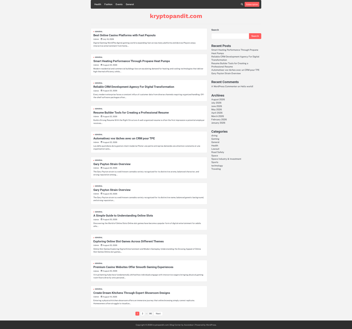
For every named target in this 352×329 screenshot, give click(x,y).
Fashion (108, 4)
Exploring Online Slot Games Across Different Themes (128, 241)
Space (214, 155)
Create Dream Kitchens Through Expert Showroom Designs (131, 293)
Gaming (215, 139)
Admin (96, 39)
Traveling (216, 169)
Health (97, 4)
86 (150, 313)
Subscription (252, 4)
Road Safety (217, 152)
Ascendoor (189, 325)
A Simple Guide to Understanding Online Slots (123, 215)
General (130, 4)
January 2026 (218, 123)
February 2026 (219, 119)
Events (119, 4)
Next (158, 313)
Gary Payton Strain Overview (111, 164)
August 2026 (218, 99)
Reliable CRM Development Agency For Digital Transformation (133, 86)
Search (215, 30)
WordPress (211, 325)
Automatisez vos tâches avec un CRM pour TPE (124, 138)
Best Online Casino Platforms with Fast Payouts (124, 35)
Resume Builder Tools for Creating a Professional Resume (131, 112)
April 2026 (216, 112)
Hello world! (247, 86)
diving (214, 135)
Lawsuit (215, 149)
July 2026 (216, 102)
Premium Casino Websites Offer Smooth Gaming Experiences (133, 267)
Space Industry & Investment (226, 159)
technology (217, 165)
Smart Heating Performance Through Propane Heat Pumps (131, 61)
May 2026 (216, 109)
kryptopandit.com (176, 15)
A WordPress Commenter (224, 86)
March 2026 (217, 116)
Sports (214, 162)
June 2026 (216, 106)
